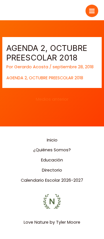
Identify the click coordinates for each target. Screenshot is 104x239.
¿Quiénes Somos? (52, 150)
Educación (52, 160)
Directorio (52, 170)
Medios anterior (52, 99)
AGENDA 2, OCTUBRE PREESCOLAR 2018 (44, 78)
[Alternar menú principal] (92, 11)
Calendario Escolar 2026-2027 (52, 180)
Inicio (52, 140)
